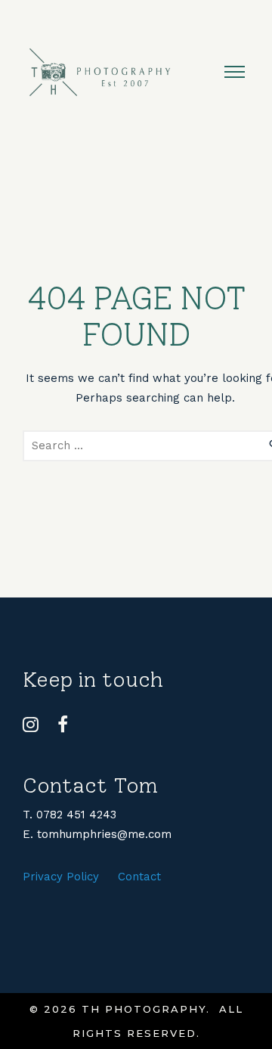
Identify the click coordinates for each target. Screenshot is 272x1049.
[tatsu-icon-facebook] (62, 724)
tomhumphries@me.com (104, 834)
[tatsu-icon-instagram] (34, 724)
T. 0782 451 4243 (69, 814)
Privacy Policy (61, 876)
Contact (139, 876)
